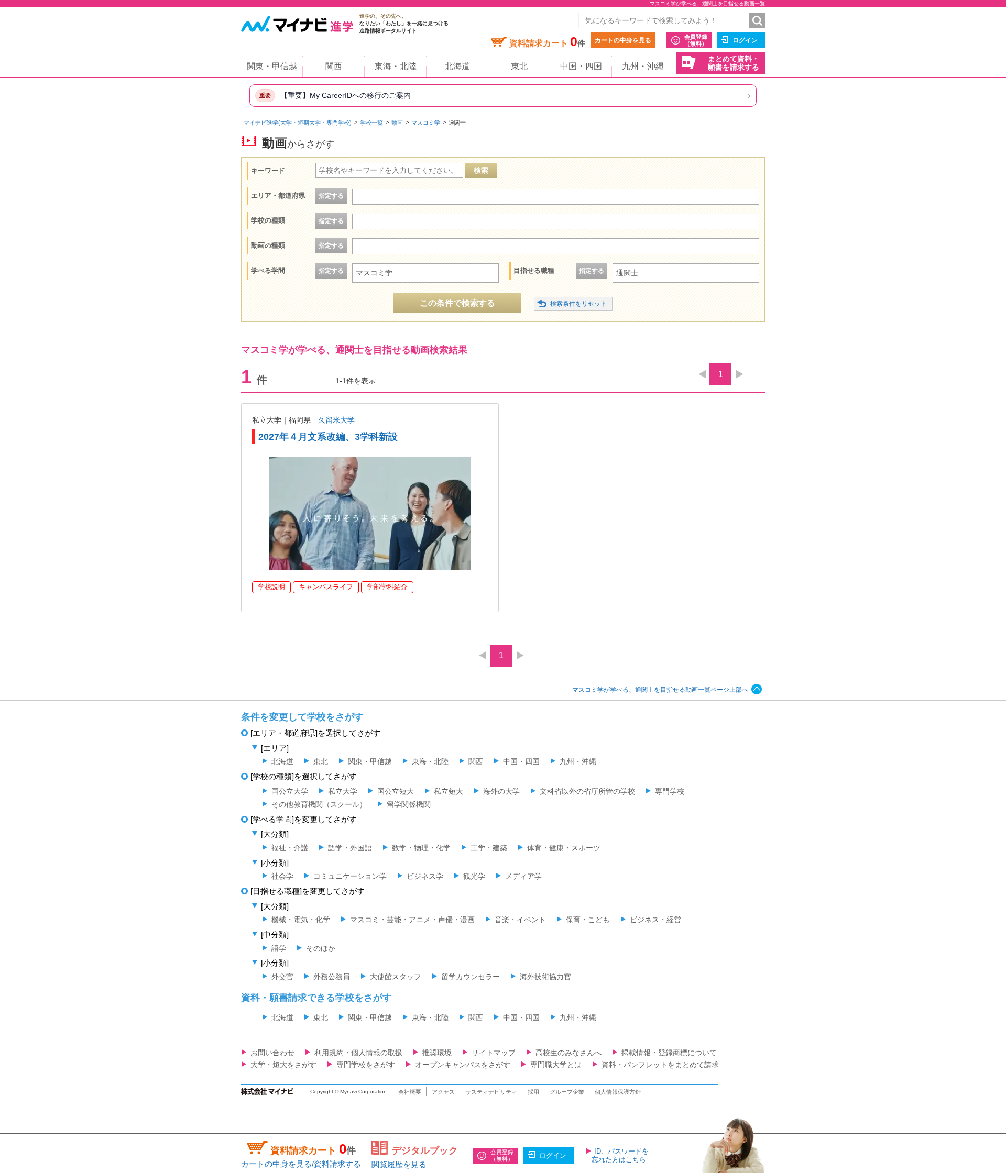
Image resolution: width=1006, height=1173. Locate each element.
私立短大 (448, 791)
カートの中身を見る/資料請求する (301, 1163)
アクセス (443, 1092)
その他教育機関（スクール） (319, 804)
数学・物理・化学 (421, 848)
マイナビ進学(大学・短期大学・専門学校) (298, 122)
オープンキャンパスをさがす (462, 1064)
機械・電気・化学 (300, 919)
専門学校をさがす (365, 1064)
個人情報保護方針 (618, 1092)
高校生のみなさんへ (568, 1052)
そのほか (320, 948)
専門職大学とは (556, 1064)
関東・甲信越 (272, 66)
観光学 (474, 876)
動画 (397, 122)
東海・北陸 (396, 66)
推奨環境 (437, 1052)
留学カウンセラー (470, 976)
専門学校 (669, 791)
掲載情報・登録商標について (669, 1052)
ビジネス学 (425, 876)
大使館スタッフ (395, 976)
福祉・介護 (289, 848)
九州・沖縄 (643, 66)
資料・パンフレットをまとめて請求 (660, 1064)
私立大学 (342, 791)
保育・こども (588, 919)
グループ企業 (567, 1092)
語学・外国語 (350, 848)
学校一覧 (371, 122)
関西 (333, 66)
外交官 (282, 976)
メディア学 (523, 876)
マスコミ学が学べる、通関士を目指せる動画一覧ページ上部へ (660, 689)
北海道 (457, 66)
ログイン (745, 40)
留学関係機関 (409, 804)
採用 (533, 1092)
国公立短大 (395, 791)
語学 (278, 948)
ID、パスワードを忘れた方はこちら (620, 1155)
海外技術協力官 (545, 976)
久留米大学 (336, 420)
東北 (519, 66)
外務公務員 (331, 976)
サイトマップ (494, 1052)
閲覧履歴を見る (399, 1164)
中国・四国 (581, 66)
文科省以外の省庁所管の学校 (587, 791)
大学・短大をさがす (283, 1064)
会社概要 (409, 1092)
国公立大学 (289, 791)
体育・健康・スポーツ (563, 848)
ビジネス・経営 (655, 919)
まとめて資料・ (733, 63)
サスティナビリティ (491, 1092)
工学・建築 (489, 848)
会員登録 (695, 40)
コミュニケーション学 (350, 876)
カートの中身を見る (623, 40)
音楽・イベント (520, 919)
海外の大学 (501, 791)
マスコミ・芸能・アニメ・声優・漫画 (412, 919)
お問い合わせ (272, 1052)
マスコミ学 (425, 122)
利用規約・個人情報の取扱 (358, 1052)
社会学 (282, 876)
